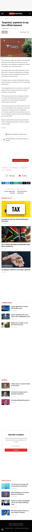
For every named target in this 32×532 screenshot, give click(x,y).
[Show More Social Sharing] (9, 32)
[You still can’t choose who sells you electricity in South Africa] (5, 486)
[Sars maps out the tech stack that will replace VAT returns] (16, 209)
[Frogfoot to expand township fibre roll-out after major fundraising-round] (5, 502)
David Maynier (5, 167)
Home (2, 18)
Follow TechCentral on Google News (17, 134)
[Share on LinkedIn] (6, 32)
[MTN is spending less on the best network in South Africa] (5, 494)
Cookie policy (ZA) (9, 528)
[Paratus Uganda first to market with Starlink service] (5, 308)
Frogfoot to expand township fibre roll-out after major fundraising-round (20, 502)
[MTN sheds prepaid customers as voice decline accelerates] (5, 512)
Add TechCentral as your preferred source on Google (17, 139)
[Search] (30, 13)
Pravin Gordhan (23, 167)
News (6, 18)
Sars (3, 170)
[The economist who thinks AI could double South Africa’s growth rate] (16, 234)
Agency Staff (6, 28)
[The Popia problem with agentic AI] (5, 402)
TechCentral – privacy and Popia (22, 528)
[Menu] (2, 13)
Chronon (21, 525)
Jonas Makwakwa (14, 167)
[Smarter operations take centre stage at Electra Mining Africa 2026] (5, 316)
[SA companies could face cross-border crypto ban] (16, 259)
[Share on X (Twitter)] (2, 32)
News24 (3, 128)
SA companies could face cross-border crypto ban (16, 270)
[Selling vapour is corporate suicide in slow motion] (5, 385)
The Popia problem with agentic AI (20, 400)
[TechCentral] (16, 13)
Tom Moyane (9, 170)
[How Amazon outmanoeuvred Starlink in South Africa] (5, 394)
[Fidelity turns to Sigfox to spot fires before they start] (5, 325)
